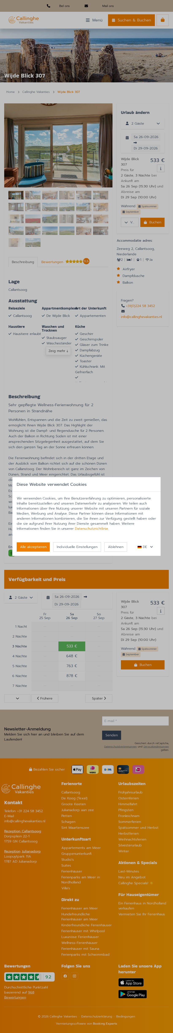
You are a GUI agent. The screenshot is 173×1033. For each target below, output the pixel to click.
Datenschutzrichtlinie (91, 528)
